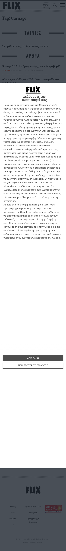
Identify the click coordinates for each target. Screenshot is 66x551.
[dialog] (33, 275)
